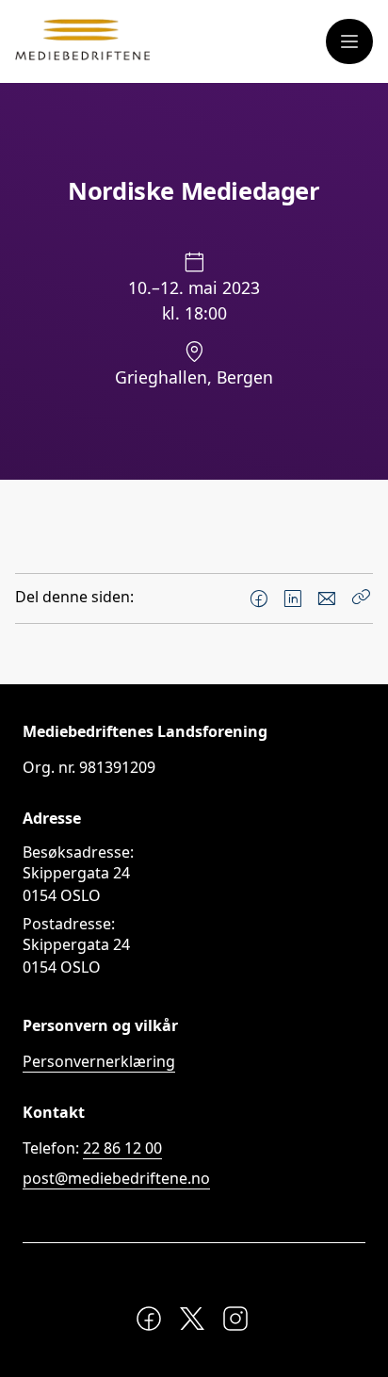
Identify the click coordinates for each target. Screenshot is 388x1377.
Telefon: (92, 1148)
